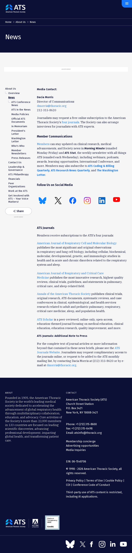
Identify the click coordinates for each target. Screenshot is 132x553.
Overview (14, 93)
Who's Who (17, 145)
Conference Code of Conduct (91, 484)
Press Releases (20, 157)
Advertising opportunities (82, 445)
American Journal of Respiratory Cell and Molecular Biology (77, 243)
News (11, 97)
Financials (14, 178)
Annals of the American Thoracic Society (64, 294)
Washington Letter (18, 140)
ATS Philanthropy (18, 174)
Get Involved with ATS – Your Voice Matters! (18, 198)
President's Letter (18, 132)
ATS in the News (21, 109)
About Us (21, 22)
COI (68, 484)
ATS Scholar (45, 319)
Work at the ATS (18, 190)
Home (8, 22)
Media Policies (20, 114)
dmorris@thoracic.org (52, 106)
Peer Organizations (16, 185)
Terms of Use (94, 480)
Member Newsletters (18, 152)
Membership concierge (81, 441)
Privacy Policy (75, 480)
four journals (70, 122)
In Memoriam (19, 126)
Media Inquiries (76, 450)
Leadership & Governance (16, 168)
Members (43, 144)
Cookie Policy (113, 480)
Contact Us (14, 162)
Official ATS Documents (18, 120)
